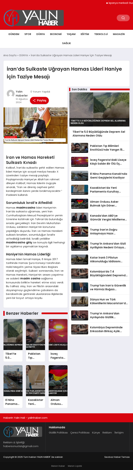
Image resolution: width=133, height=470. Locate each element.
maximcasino (26, 207)
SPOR (27, 34)
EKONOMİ (56, 34)
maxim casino (30, 278)
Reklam (107, 432)
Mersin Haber (58, 465)
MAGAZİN (119, 34)
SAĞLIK (66, 43)
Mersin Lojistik (75, 465)
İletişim (119, 432)
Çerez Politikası (80, 432)
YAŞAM (71, 34)
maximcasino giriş (19, 242)
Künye (96, 432)
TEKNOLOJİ (101, 34)
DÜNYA (40, 34)
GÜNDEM (13, 34)
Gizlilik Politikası (58, 432)
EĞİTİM (85, 34)
